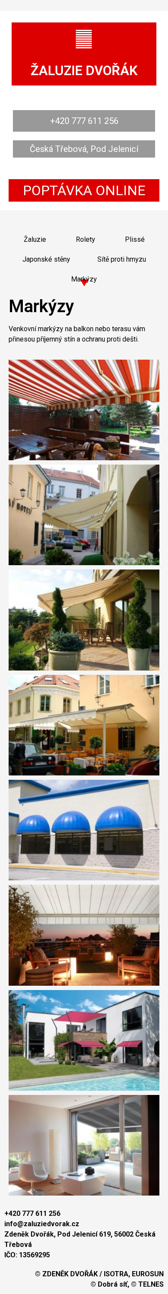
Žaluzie (35, 239)
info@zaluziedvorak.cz (41, 1224)
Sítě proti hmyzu (121, 259)
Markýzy (84, 279)
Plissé (135, 239)
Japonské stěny (46, 259)
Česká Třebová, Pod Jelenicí (84, 149)
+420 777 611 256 (84, 121)
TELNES (151, 1284)
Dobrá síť (113, 1284)
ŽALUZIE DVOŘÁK (84, 71)
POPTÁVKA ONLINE (84, 190)
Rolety (85, 239)
